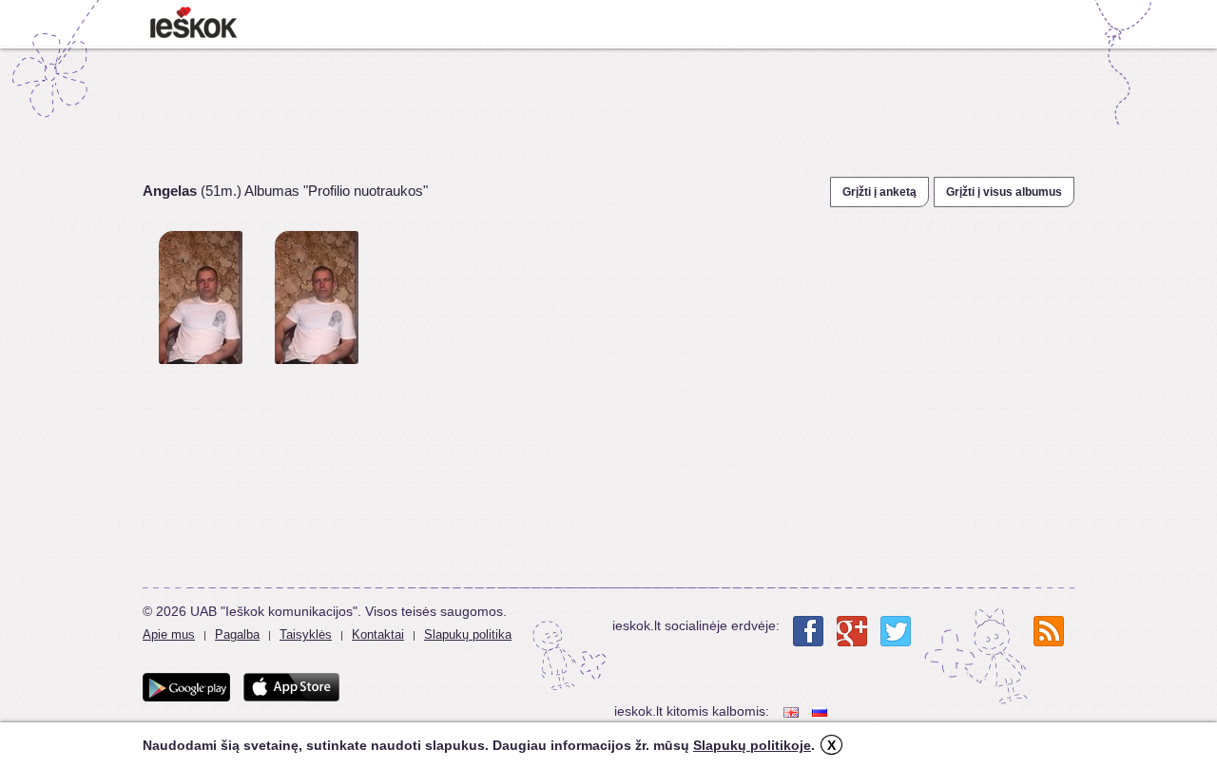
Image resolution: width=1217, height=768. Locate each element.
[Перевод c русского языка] (821, 711)
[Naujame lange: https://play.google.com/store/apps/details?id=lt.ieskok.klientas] (186, 687)
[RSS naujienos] (1048, 631)
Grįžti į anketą (879, 192)
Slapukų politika (468, 634)
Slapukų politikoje (752, 745)
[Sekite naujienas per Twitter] (895, 631)
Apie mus (169, 634)
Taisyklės (306, 634)
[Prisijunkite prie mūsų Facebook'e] (808, 631)
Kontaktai (378, 634)
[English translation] (793, 711)
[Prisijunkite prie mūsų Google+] (852, 631)
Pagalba (237, 634)
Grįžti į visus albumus (1004, 192)
